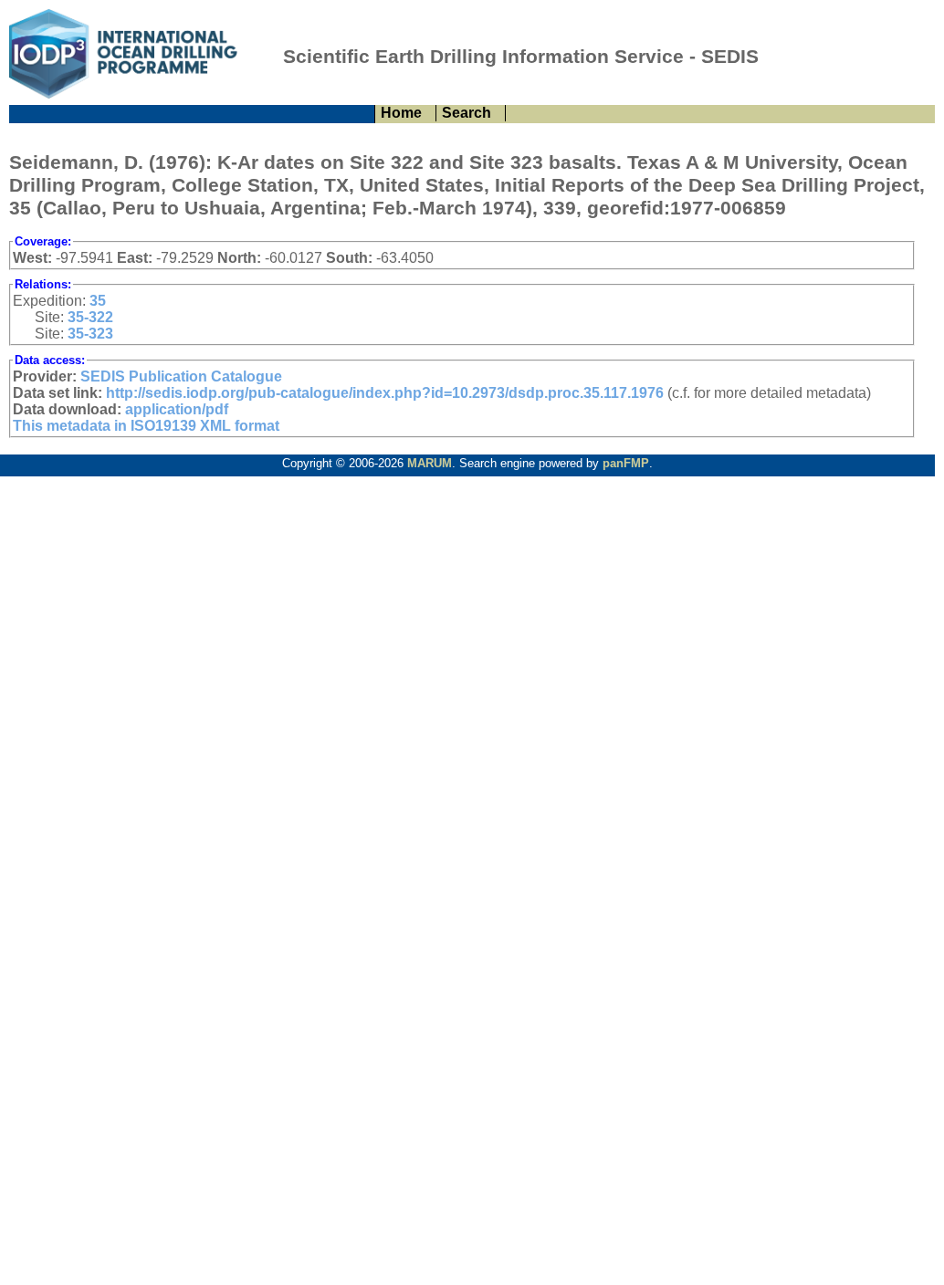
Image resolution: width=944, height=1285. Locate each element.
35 (97, 300)
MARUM (429, 463)
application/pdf (176, 409)
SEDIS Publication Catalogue (181, 376)
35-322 (90, 317)
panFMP (626, 463)
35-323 (90, 333)
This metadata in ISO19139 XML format (146, 426)
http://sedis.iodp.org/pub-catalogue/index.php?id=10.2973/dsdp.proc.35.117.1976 (385, 393)
